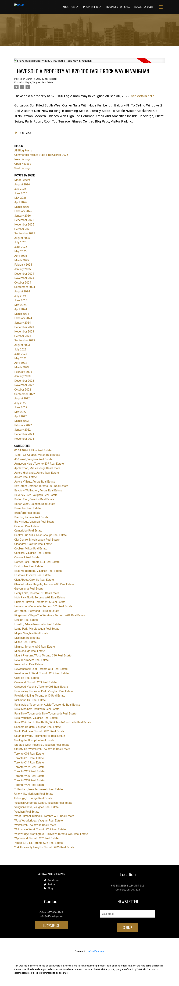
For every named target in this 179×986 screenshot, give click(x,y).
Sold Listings (22, 168)
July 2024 (20, 296)
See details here (142, 96)
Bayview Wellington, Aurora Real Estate (38, 490)
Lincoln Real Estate (26, 619)
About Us (69, 7)
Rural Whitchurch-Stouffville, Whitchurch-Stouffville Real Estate (52, 722)
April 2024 (20, 309)
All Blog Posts (23, 150)
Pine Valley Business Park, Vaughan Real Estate (43, 691)
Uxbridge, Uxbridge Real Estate (33, 798)
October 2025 (22, 229)
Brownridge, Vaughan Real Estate (34, 521)
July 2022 (20, 403)
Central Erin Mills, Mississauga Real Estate (40, 535)
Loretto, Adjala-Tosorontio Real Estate (37, 624)
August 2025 (22, 238)
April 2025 (20, 255)
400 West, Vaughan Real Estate (33, 459)
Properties (90, 7)
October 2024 (22, 282)
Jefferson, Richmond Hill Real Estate (36, 611)
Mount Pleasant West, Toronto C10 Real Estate (42, 655)
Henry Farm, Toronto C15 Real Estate (36, 593)
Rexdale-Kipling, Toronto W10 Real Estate (39, 695)
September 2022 (24, 394)
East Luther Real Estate (28, 566)
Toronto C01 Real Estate (29, 753)
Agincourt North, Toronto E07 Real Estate (39, 463)
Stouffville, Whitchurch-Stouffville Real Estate (42, 749)
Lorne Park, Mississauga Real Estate (36, 628)
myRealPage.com (96, 951)
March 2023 (21, 367)
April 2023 (20, 362)
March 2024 (21, 313)
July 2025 (20, 242)
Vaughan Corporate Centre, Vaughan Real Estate (43, 802)
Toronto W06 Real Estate (29, 776)
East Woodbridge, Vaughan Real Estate (38, 570)
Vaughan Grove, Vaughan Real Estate (36, 807)
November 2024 (24, 278)
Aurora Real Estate (25, 477)
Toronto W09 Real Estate (29, 784)
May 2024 (20, 305)
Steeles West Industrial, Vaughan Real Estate (41, 744)
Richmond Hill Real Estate (30, 700)
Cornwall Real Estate (27, 557)
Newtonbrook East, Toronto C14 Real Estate (41, 669)
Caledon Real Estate (26, 526)
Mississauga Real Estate (29, 651)
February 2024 (23, 318)
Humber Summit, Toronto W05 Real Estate (39, 602)
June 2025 (20, 247)
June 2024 (20, 300)
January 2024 (22, 322)
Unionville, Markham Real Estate (33, 793)
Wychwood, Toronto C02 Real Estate (36, 838)
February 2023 (23, 371)
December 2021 (24, 434)
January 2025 (22, 269)
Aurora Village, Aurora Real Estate (34, 481)
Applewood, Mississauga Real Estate (37, 468)
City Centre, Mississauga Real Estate (37, 539)
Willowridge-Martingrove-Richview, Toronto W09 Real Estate (51, 834)
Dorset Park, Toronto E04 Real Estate (37, 562)
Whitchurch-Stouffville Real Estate (35, 825)
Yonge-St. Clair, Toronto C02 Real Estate (38, 842)
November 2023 (24, 331)
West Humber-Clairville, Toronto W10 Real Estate (44, 816)
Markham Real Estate (27, 637)
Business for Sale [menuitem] (118, 6)
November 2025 (24, 224)
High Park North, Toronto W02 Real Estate (39, 597)
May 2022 (20, 412)
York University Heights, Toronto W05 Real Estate (44, 847)
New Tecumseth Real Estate (31, 660)
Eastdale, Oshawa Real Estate (32, 575)
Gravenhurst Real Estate (29, 588)
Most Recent (22, 180)
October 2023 (22, 336)
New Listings (22, 159)
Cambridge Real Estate (28, 530)
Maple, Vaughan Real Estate (39, 82)
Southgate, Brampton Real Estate (34, 740)
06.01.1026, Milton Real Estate (33, 450)
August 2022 (22, 398)
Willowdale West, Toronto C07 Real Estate (40, 829)
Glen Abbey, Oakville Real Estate (34, 579)
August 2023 (22, 345)
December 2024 (24, 273)
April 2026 (20, 202)
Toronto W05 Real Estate (29, 771)
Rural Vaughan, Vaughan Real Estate (36, 718)
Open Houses (22, 163)
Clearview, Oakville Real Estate (33, 544)
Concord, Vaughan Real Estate (32, 553)
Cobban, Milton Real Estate (30, 548)
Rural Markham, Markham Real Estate (36, 709)
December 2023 (24, 327)
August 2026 (22, 184)
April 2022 (20, 416)
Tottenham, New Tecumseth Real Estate (38, 789)
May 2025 (20, 251)
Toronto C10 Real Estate (29, 758)
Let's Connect (51, 925)
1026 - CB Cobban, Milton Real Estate (37, 454)
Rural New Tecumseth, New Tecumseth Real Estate (45, 713)
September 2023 (24, 340)
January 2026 (22, 215)
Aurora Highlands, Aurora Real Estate (36, 472)
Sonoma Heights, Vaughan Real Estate (37, 727)
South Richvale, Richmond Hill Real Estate (39, 735)
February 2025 (23, 264)
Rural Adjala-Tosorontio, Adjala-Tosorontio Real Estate (47, 704)
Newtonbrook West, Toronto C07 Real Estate (41, 673)
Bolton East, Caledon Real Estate (34, 499)
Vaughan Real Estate (26, 811)
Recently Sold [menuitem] (143, 6)
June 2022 (20, 407)
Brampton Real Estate (27, 508)
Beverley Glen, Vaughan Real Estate (36, 495)
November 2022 (24, 385)
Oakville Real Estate (26, 677)
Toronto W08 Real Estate (29, 780)
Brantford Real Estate (27, 512)
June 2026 (20, 193)
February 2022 (23, 425)
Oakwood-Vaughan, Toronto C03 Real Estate (41, 686)
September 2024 (24, 287)
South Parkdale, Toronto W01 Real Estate (39, 731)
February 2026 (23, 211)
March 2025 (21, 260)
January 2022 (22, 429)
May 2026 (20, 197)
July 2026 (20, 188)
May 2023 (20, 358)
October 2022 (22, 389)
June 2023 (20, 354)
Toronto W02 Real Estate (29, 767)
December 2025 (24, 220)
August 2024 (22, 291)
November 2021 (24, 438)
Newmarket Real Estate (28, 664)
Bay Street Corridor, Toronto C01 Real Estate (41, 486)
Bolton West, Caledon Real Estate (34, 504)
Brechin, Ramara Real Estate (31, 517)
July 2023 (20, 349)
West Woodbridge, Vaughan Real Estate (38, 820)
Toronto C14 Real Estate (29, 762)
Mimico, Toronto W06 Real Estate (34, 646)
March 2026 (21, 206)
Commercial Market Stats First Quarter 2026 (41, 154)
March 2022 (21, 420)
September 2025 (24, 233)
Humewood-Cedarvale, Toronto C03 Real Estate (43, 606)
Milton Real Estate (25, 642)
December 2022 (24, 380)
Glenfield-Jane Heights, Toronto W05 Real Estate (44, 584)
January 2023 (22, 376)
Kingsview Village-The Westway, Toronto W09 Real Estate (49, 615)
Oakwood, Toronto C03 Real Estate (35, 682)
